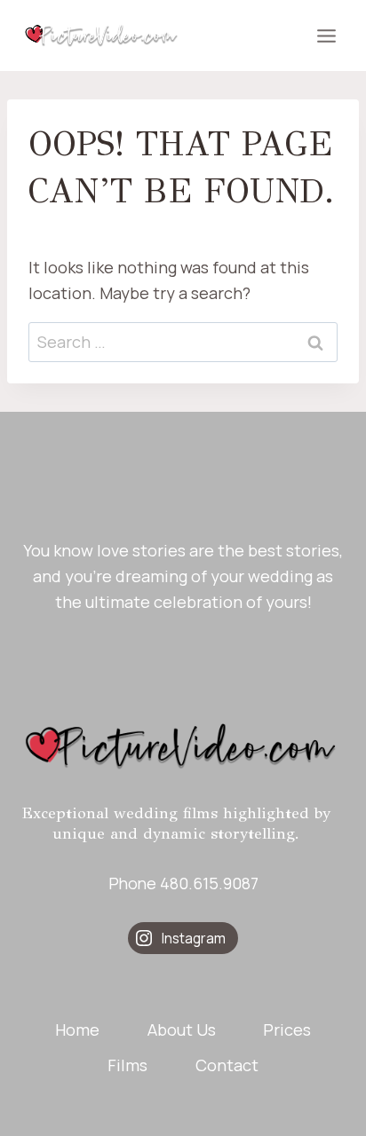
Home (77, 1029)
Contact (227, 1065)
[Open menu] (326, 35)
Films (127, 1065)
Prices (287, 1029)
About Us (181, 1029)
